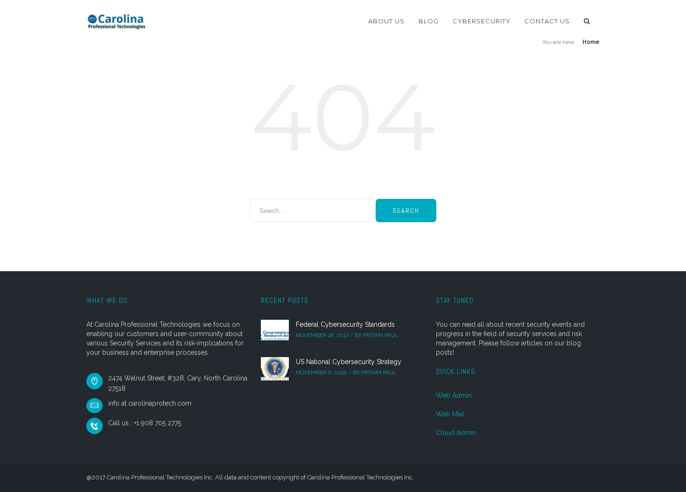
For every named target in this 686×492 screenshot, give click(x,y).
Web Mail (450, 414)
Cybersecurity (482, 21)
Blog (429, 21)
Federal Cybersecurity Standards (345, 324)
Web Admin (454, 395)
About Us (386, 21)
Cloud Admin (456, 432)
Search (406, 210)
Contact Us (547, 21)
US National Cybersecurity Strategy (348, 361)
